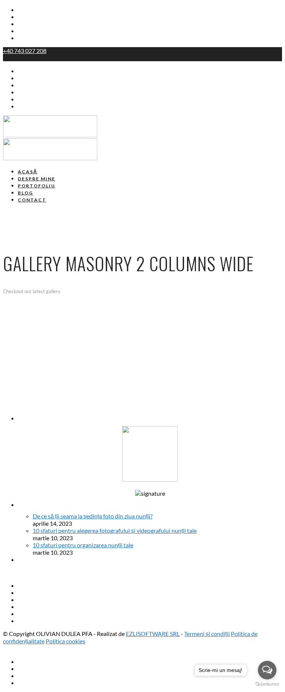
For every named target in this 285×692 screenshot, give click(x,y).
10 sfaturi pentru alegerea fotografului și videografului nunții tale (115, 530)
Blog (24, 31)
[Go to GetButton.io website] (267, 684)
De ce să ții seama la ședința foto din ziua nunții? (93, 515)
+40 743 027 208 (24, 50)
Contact (29, 38)
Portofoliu (32, 24)
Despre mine (35, 17)
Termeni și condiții (207, 633)
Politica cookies (65, 641)
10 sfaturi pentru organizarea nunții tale (83, 544)
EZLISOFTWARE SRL (153, 633)
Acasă (26, 10)
